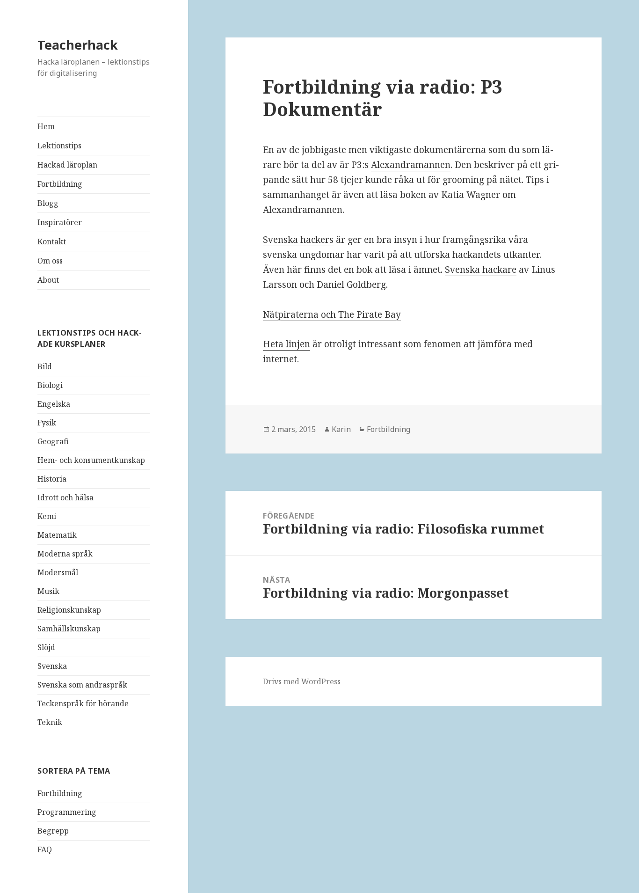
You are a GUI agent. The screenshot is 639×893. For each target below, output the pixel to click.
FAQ (44, 849)
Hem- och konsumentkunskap (91, 460)
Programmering (66, 812)
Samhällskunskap (69, 628)
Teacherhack (77, 44)
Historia (51, 479)
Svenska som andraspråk (82, 685)
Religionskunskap (69, 610)
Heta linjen (286, 344)
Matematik (57, 535)
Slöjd (46, 647)
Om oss (50, 261)
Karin (341, 429)
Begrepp (53, 831)
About (48, 280)
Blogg (47, 203)
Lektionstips (59, 145)
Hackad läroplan (67, 165)
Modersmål (57, 572)
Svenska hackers (298, 240)
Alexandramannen (410, 165)
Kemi (46, 516)
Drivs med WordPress (302, 681)
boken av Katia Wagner (450, 195)
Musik (48, 591)
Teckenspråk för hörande (83, 703)
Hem (46, 126)
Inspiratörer (59, 222)
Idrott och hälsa (65, 497)
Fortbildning (59, 184)
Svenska (52, 666)
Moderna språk (65, 554)
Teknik (49, 722)
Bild (44, 366)
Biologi (50, 385)
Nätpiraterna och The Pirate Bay (332, 314)
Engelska (53, 404)
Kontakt (51, 241)
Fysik (46, 422)
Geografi (53, 441)
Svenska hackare (480, 270)
